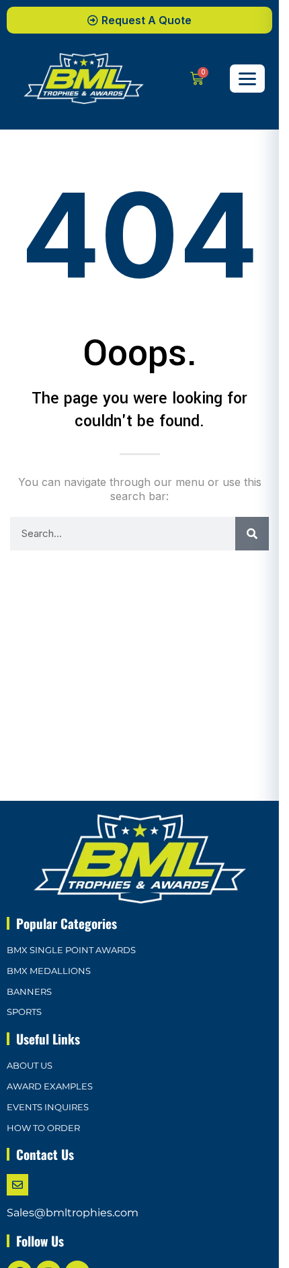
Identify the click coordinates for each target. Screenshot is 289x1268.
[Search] (252, 533)
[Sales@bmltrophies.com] (17, 1185)
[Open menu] (247, 78)
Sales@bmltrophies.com (72, 1212)
